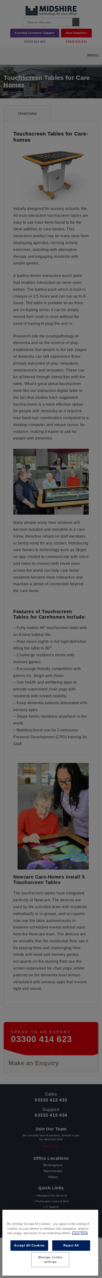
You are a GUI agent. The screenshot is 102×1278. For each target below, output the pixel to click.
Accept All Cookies (29, 1245)
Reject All (71, 1245)
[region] (50, 1243)
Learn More (80, 1233)
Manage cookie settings (50, 1259)
